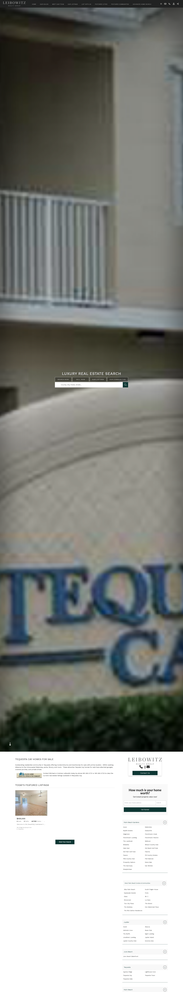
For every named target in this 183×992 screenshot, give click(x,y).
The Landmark (127, 841)
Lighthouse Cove (150, 972)
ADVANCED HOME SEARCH (142, 4)
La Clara (147, 900)
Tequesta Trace (150, 975)
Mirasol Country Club (151, 844)
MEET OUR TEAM (58, 4)
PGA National (149, 858)
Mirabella (126, 844)
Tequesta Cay (127, 975)
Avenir (125, 927)
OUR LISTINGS (73, 4)
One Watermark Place (152, 907)
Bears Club (148, 930)
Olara (125, 896)
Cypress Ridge (127, 972)
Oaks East (126, 848)
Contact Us (145, 773)
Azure (125, 827)
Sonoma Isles (149, 941)
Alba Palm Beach (129, 889)
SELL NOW (80, 379)
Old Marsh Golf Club (151, 848)
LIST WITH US (86, 4)
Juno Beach (128, 952)
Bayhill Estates (128, 830)
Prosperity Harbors (129, 862)
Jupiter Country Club (129, 941)
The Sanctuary (127, 866)
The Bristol (148, 903)
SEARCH (63, 379)
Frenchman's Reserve (151, 837)
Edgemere (126, 834)
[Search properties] (125, 384)
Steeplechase (127, 869)
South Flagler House (151, 889)
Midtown (148, 841)
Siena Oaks (148, 862)
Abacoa (147, 927)
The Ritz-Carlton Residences (133, 910)
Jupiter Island (149, 937)
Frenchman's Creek (151, 834)
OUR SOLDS (44, 4)
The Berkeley (128, 907)
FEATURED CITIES (101, 4)
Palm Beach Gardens (131, 822)
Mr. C (146, 896)
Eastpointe (148, 830)
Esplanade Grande (130, 893)
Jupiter (126, 922)
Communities (118, 379)
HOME (34, 4)
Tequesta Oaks (128, 979)
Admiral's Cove (128, 930)
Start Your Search (65, 842)
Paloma (147, 851)
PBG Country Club (129, 858)
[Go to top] (178, 981)
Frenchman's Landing (130, 837)
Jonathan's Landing (129, 937)
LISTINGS (98, 379)
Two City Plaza (129, 903)
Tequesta (127, 967)
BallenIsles (148, 827)
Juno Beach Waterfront (130, 956)
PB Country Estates (151, 855)
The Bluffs (126, 934)
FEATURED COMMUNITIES (120, 4)
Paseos (125, 855)
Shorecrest (127, 900)
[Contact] (177, 977)
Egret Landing (149, 934)
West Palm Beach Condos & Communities (137, 883)
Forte (146, 893)
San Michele (149, 866)
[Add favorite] (44, 828)
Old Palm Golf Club (129, 851)
